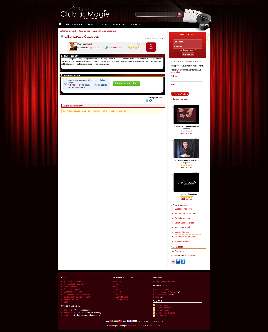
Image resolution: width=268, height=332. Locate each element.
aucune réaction (115, 48)
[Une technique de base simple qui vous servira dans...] (186, 191)
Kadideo (67, 310)
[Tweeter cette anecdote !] (147, 101)
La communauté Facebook (166, 292)
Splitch (89, 44)
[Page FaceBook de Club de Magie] (178, 263)
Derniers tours (162, 305)
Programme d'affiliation (165, 282)
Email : (174, 84)
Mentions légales (71, 299)
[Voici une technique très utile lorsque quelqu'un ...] (186, 157)
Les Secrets (69, 315)
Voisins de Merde (71, 313)
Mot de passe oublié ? (188, 50)
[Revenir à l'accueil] (60, 24)
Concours (103, 24)
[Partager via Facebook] (150, 101)
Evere (118, 282)
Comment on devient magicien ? (77, 294)
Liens (66, 302)
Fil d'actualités (74, 24)
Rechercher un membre (74, 282)
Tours (90, 24)
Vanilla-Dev (154, 326)
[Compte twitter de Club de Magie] (183, 263)
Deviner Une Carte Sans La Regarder (188, 161)
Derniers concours (164, 308)
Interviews (119, 24)
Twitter (158, 297)
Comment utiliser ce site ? (74, 284)
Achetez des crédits (76, 85)
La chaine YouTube (163, 295)
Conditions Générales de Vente (77, 297)
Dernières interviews (164, 315)
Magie (118, 284)
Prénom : (175, 76)
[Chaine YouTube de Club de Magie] (173, 263)
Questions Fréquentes (73, 292)
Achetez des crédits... (126, 83)
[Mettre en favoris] (62, 36)
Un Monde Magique (136, 326)
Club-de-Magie (85, 12)
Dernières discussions (165, 313)
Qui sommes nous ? (72, 289)
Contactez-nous (162, 290)
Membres (135, 24)
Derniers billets (162, 310)
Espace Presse (70, 287)
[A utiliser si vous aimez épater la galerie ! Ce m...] (186, 123)
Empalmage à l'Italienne (187, 194)
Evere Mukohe (122, 297)
